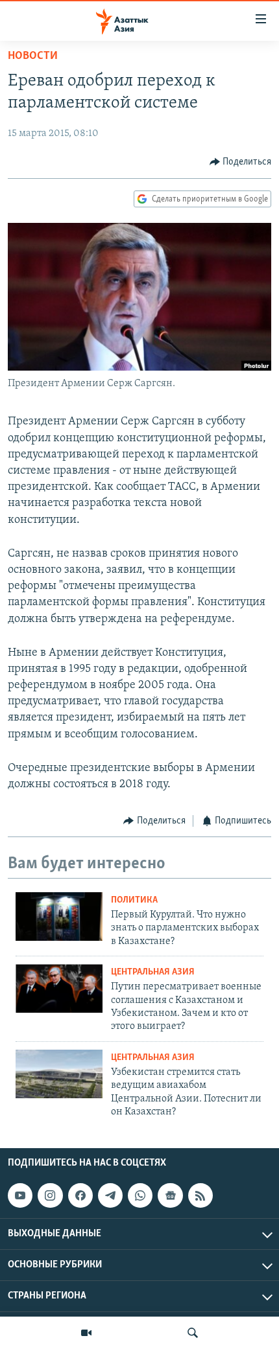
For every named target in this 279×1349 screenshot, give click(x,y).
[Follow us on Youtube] (20, 1196)
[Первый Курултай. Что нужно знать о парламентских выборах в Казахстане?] (59, 916)
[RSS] (200, 1196)
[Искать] (192, 1333)
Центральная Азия (153, 972)
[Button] (241, 162)
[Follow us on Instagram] (50, 1196)
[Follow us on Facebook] (80, 1196)
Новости (33, 56)
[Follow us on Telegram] (110, 1196)
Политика (134, 900)
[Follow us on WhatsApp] (140, 1196)
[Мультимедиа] (86, 1333)
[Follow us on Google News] (170, 1196)
